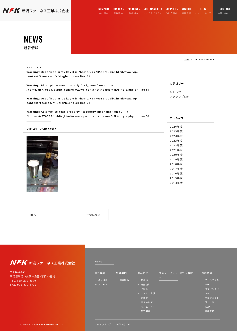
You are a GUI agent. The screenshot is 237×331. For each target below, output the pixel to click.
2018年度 (176, 164)
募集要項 (209, 311)
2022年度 (176, 145)
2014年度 (176, 183)
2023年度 (176, 140)
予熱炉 (144, 289)
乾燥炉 (144, 297)
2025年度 (176, 131)
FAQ (207, 306)
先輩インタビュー (212, 291)
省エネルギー (148, 302)
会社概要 (103, 280)
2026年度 (176, 126)
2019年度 (176, 159)
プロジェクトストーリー (212, 300)
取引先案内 (187, 273)
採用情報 (207, 273)
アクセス (102, 284)
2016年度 (176, 173)
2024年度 (176, 136)
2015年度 (176, 178)
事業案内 (121, 273)
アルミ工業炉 (148, 293)
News (98, 261)
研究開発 (145, 311)
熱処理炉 (145, 284)
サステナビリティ (168, 275)
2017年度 (176, 168)
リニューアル (148, 306)
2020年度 (176, 154)
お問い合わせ (123, 324)
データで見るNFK (212, 282)
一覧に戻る (93, 214)
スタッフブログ (180, 96)
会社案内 (100, 273)
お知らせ (175, 92)
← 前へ (31, 214)
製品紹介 (143, 273)
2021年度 (176, 150)
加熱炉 (144, 280)
